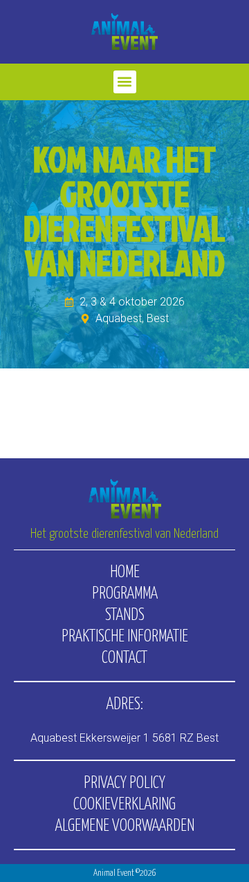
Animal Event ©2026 (124, 873)
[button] (124, 82)
